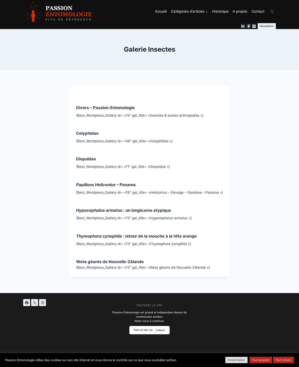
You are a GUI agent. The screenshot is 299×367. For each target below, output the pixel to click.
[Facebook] (248, 26)
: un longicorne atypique (123, 210)
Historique (220, 11)
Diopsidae (86, 158)
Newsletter (267, 26)
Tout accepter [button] (261, 360)
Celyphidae (87, 133)
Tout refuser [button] (283, 360)
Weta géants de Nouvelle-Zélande (110, 261)
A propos (240, 11)
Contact (258, 11)
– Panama (106, 184)
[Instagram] (254, 26)
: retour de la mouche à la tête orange (136, 236)
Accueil (161, 11)
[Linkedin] (243, 26)
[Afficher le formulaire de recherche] (272, 11)
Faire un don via (142, 329)
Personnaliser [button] (236, 360)
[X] (34, 302)
